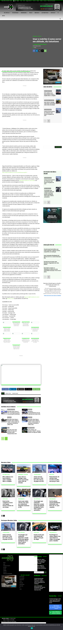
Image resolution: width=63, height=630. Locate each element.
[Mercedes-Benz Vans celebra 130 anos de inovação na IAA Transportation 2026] (4, 430)
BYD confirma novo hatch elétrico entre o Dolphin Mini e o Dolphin (49, 94)
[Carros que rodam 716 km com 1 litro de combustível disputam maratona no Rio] (24, 493)
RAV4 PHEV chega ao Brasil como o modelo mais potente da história (40, 567)
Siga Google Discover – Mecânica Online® (56, 607)
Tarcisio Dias (52, 596)
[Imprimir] (39, 51)
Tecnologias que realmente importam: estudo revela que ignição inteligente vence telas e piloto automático (39, 505)
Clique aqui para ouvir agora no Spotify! (52, 295)
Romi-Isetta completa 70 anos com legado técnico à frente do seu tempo (8, 504)
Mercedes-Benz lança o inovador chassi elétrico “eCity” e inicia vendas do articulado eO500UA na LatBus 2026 (13, 422)
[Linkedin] (37, 51)
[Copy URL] (42, 51)
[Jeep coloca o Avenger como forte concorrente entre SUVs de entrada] (58, 101)
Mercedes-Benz (15, 393)
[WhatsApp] (45, 51)
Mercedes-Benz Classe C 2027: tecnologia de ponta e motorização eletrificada (13, 413)
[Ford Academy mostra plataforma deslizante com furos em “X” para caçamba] (55, 493)
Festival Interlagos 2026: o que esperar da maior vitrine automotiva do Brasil (55, 600)
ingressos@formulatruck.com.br (32, 297)
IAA (8, 427)
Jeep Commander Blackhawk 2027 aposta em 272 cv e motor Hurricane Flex (52, 257)
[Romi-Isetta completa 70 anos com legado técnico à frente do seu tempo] (8, 493)
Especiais (36, 532)
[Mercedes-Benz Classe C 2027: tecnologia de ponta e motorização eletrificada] (4, 412)
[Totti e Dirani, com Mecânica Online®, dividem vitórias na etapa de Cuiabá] (25, 430)
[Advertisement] (24, 89)
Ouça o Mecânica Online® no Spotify (55, 612)
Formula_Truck (10, 298)
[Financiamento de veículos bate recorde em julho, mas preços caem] (55, 468)
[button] (60, 18)
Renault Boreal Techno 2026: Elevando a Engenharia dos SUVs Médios (51, 263)
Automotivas (11, 409)
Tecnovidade (47, 109)
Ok (31, 628)
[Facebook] (34, 51)
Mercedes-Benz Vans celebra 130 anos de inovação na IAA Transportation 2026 (12, 431)
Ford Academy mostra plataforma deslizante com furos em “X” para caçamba (54, 504)
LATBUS (30, 409)
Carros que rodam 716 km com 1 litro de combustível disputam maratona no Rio (23, 504)
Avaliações (37, 575)
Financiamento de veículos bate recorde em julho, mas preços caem (54, 479)
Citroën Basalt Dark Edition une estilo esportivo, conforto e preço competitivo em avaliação (52, 250)
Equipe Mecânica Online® (40, 44)
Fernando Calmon (49, 100)
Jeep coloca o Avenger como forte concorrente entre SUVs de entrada (49, 104)
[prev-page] (2, 438)
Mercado (51, 474)
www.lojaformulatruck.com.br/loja (27, 180)
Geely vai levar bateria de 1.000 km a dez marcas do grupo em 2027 (49, 113)
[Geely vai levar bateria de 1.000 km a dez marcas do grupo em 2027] (58, 110)
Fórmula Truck (37, 36)
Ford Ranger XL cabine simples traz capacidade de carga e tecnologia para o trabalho (54, 537)
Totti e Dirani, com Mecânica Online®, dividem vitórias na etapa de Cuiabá (34, 431)
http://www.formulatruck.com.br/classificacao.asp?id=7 (14, 172)
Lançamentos (53, 532)
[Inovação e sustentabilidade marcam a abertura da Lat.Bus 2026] (25, 412)
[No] (61, 626)
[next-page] (6, 438)
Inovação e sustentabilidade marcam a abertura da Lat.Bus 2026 (34, 413)
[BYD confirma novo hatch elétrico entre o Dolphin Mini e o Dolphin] (58, 92)
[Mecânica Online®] (8, 7)
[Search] (45, 572)
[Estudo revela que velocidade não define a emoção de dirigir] (39, 526)
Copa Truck (31, 427)
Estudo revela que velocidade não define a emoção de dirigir (39, 537)
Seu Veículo (47, 188)
